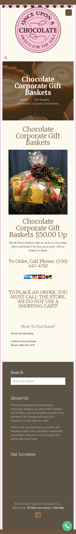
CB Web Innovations (39, 507)
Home (23, 99)
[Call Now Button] (67, 526)
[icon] (38, 515)
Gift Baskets (41, 99)
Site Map (58, 507)
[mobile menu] (68, 12)
